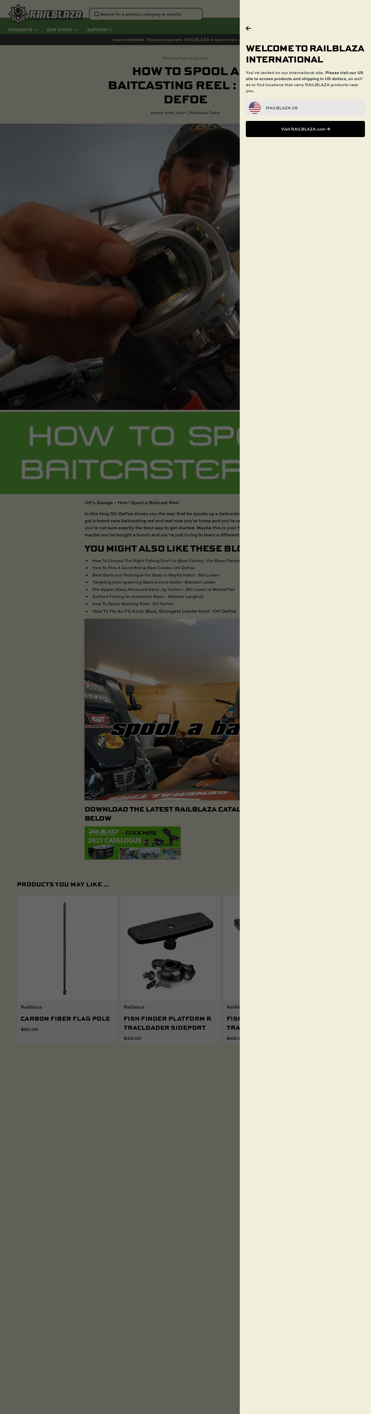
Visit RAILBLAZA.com (303, 129)
